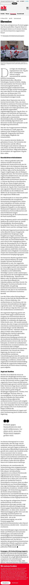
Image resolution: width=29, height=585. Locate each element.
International (17, 18)
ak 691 (10, 18)
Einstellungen (15, 582)
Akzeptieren (5, 583)
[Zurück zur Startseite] (3, 7)
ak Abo (26, 1)
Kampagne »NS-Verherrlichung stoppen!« (13, 35)
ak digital (22, 1)
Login (18, 1)
